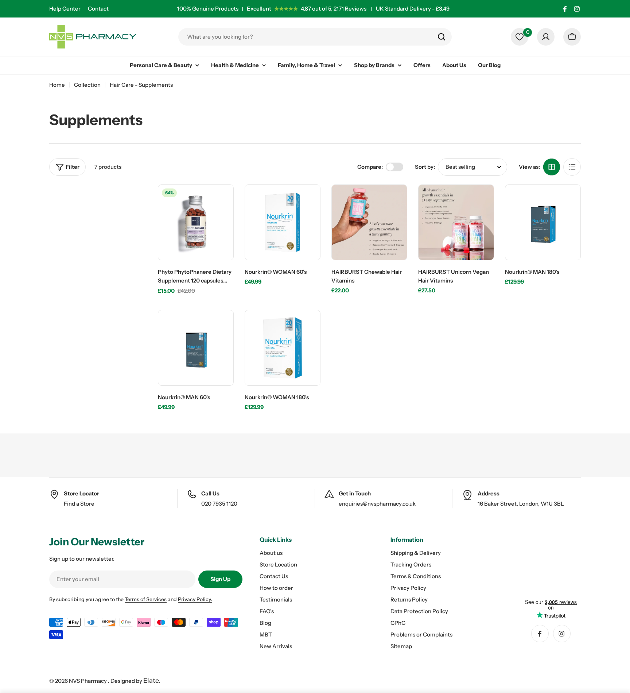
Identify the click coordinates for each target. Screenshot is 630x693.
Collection (87, 84)
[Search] (441, 36)
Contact (98, 8)
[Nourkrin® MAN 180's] (542, 222)
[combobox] (315, 37)
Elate (151, 681)
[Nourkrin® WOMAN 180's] (282, 347)
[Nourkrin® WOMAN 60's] (282, 222)
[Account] (546, 37)
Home (57, 84)
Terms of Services (146, 599)
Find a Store (79, 503)
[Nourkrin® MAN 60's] (195, 347)
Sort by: (425, 166)
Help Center (65, 8)
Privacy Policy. (195, 599)
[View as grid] (551, 167)
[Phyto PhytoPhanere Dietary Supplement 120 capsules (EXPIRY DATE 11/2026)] (195, 222)
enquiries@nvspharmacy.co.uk (377, 503)
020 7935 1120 (219, 503)
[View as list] (572, 167)
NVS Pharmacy (88, 680)
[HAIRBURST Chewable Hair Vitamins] (369, 222)
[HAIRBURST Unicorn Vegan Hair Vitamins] (456, 222)
